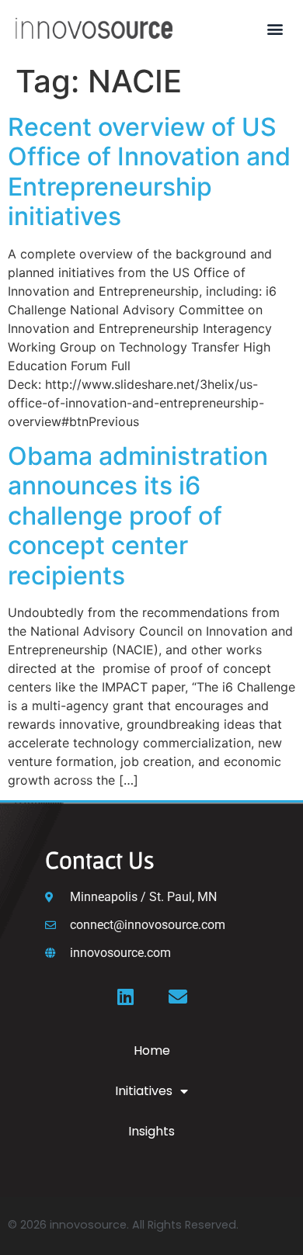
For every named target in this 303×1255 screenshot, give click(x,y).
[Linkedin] (125, 996)
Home (152, 1050)
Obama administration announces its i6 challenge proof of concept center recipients (138, 516)
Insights (151, 1131)
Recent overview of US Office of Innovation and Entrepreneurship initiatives (149, 171)
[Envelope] (178, 996)
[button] (274, 28)
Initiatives (143, 1091)
